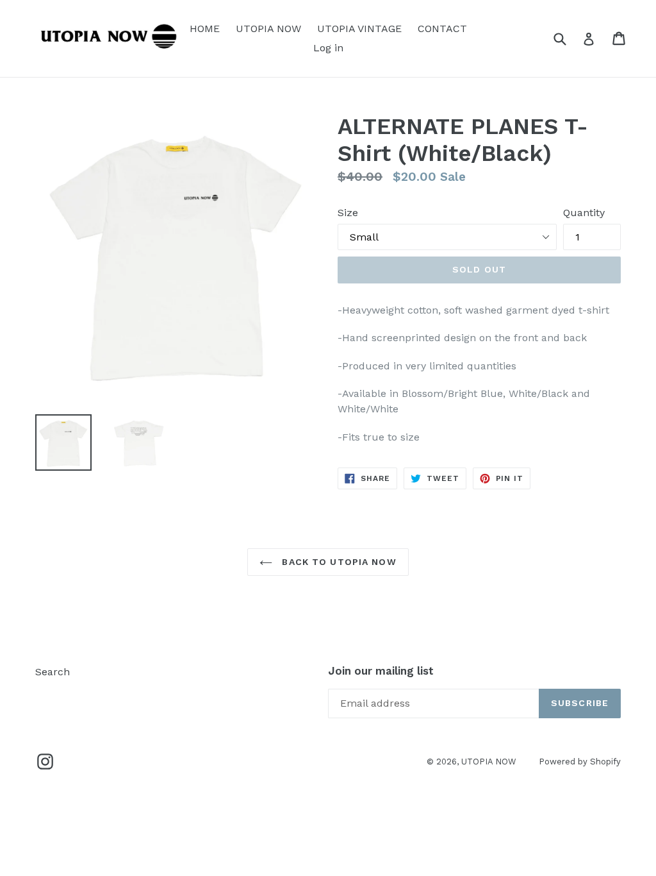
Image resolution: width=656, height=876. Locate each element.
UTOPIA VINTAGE (359, 28)
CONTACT (442, 28)
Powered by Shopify (580, 761)
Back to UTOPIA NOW (337, 562)
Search (52, 672)
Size (348, 212)
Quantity (584, 212)
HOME (205, 28)
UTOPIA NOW (268, 28)
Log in (328, 48)
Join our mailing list (381, 670)
